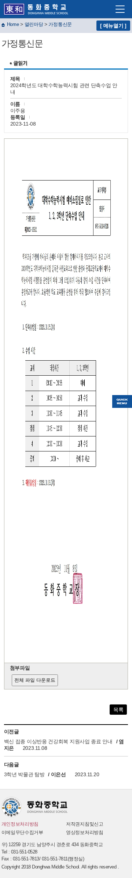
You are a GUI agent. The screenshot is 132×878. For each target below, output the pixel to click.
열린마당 (34, 24)
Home (13, 24)
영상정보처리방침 (84, 832)
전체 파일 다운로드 (34, 680)
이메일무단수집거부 (22, 832)
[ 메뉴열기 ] (113, 26)
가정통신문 (60, 24)
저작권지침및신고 (84, 824)
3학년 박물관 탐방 (24, 774)
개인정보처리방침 (20, 824)
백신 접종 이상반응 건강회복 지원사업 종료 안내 (59, 741)
